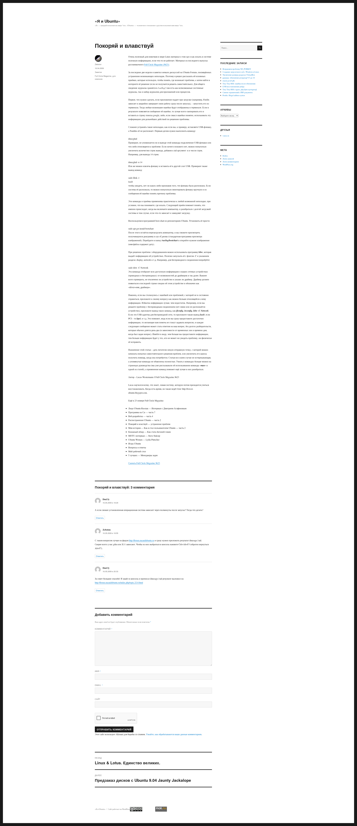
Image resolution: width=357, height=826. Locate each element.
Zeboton (98, 64)
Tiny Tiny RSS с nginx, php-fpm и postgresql (240, 89)
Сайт (97, 699)
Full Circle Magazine (103, 76)
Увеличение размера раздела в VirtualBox (239, 75)
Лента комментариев (231, 161)
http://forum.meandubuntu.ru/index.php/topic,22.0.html (119, 582)
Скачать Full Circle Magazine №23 (144, 463)
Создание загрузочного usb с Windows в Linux (241, 72)
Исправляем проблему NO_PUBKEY (237, 69)
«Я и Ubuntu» (107, 21)
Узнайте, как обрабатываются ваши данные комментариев (174, 734)
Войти (225, 156)
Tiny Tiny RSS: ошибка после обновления (239, 83)
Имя (98, 671)
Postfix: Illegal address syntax (234, 95)
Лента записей (228, 158)
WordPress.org (228, 164)
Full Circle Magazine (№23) (156, 64)
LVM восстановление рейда (233, 86)
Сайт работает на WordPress (119, 809)
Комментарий (103, 629)
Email (99, 685)
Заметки (98, 72)
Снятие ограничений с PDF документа (238, 92)
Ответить (100, 518)
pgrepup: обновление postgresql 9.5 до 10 (239, 77)
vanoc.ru (226, 135)
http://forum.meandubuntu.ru (141, 540)
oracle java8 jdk (229, 80)
